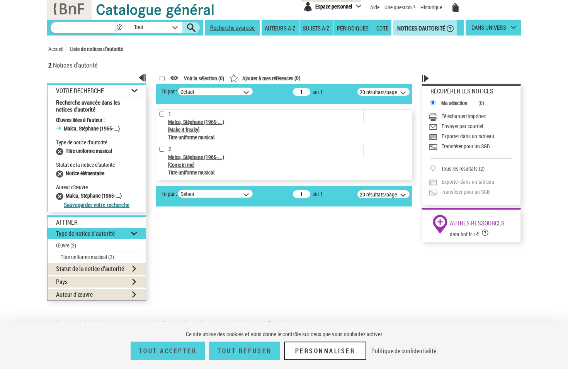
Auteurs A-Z (280, 28)
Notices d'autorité (420, 28)
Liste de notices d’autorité (96, 48)
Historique (431, 7)
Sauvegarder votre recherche (96, 204)
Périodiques (353, 28)
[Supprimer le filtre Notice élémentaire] (61, 173)
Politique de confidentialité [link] (403, 351)
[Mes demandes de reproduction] (455, 7)
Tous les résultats (459, 168)
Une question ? (400, 7)
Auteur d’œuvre (74, 294)
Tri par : (169, 91)
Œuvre (66, 245)
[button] (119, 27)
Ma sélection (454, 103)
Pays (62, 282)
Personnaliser (325, 351)
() (271, 77)
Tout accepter (168, 351)
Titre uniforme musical (87, 257)
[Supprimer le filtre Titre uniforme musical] (61, 150)
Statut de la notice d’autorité (90, 268)
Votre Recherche (80, 91)
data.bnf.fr (461, 234)
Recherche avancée (232, 27)
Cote (382, 28)
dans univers (488, 29)
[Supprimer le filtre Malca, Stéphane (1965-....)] (61, 195)
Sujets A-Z (316, 28)
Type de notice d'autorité (85, 233)
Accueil (55, 48)
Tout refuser (244, 351)
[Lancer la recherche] (191, 27)
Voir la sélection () (204, 78)
